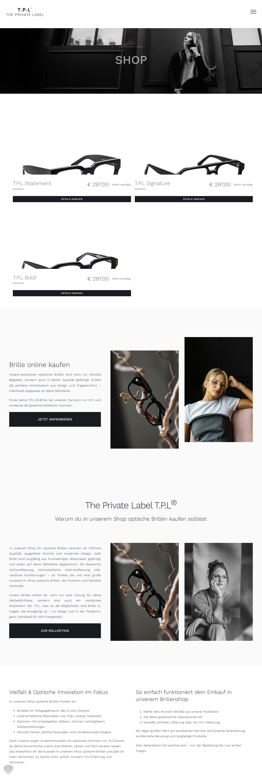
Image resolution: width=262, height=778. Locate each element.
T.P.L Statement (32, 183)
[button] (8, 769)
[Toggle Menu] (253, 11)
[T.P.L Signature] (194, 118)
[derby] (72, 213)
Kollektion (18, 189)
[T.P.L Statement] (72, 118)
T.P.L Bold (24, 277)
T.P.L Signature (152, 183)
